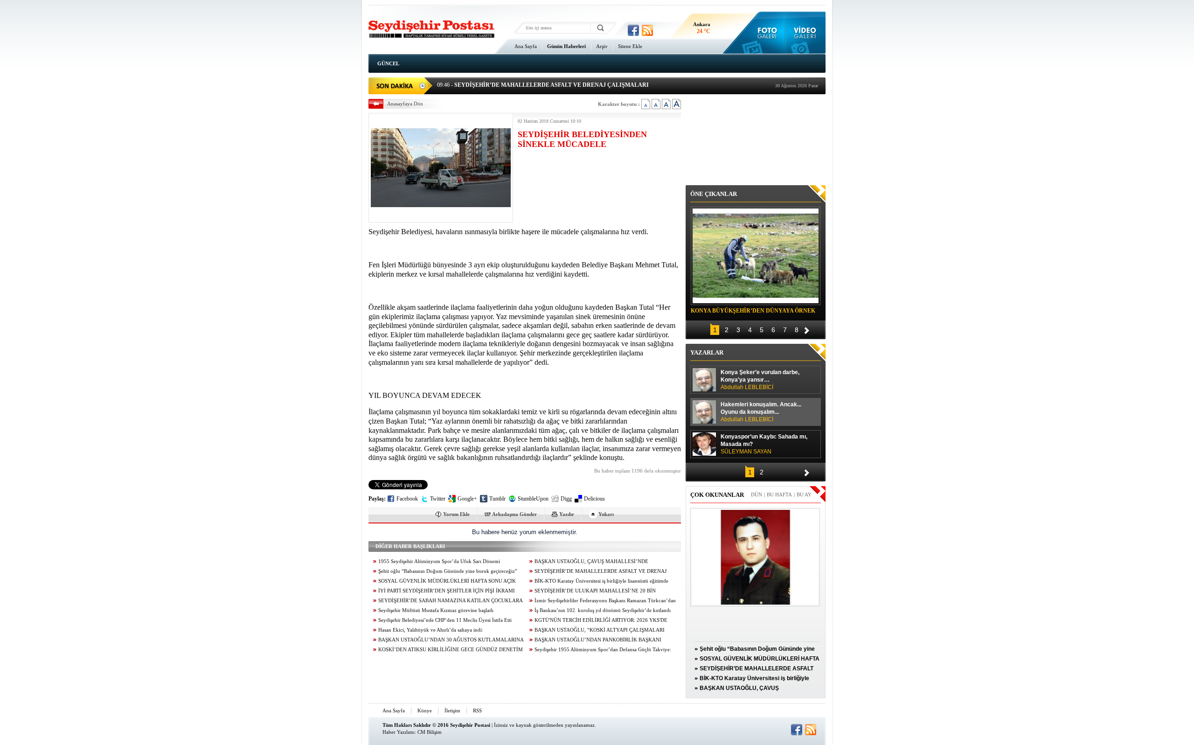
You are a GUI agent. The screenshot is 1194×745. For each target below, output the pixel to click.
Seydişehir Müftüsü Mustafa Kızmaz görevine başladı (435, 610)
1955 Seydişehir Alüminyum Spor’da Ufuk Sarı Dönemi (439, 561)
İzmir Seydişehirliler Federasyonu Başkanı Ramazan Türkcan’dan (605, 600)
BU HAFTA (779, 494)
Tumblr (497, 498)
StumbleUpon (533, 498)
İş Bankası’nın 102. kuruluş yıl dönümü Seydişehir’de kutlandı (603, 610)
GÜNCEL (388, 63)
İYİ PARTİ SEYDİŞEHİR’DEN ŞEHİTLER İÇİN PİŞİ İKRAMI (446, 590)
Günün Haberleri (566, 46)
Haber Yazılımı (398, 732)
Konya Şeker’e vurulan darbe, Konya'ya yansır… (760, 379)
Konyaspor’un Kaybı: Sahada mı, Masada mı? (764, 444)
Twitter (437, 498)
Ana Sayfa (525, 46)
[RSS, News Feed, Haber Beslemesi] (647, 30)
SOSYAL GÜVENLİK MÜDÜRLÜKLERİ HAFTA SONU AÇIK (447, 581)
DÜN (756, 494)
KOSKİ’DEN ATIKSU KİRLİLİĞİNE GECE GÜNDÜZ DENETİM (450, 649)
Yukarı (606, 514)
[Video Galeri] (806, 33)
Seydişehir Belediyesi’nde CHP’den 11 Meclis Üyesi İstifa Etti (445, 620)
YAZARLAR (706, 352)
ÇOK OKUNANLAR (717, 494)
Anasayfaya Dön (405, 103)
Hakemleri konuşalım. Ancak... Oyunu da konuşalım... (761, 412)
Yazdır (566, 514)
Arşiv (602, 46)
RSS (477, 710)
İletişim (452, 710)
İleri (807, 329)
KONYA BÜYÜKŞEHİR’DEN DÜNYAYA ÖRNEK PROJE (753, 312)
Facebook (407, 498)
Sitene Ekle (630, 46)
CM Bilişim (429, 732)
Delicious (594, 498)
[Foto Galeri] (765, 33)
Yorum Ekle (456, 514)
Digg (566, 498)
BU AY (804, 494)
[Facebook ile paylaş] (633, 30)
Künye (424, 710)
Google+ (467, 498)
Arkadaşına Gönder (514, 514)
